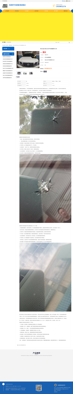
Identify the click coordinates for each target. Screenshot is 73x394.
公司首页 (7, 10)
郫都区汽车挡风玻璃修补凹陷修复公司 (8, 70)
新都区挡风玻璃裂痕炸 (7, 56)
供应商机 (17, 10)
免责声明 (15, 389)
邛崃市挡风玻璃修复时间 (7, 77)
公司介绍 (36, 10)
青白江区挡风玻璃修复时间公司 (8, 75)
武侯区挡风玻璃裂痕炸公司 (7, 63)
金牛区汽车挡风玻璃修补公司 (8, 68)
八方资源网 (12, 389)
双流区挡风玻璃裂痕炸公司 (7, 59)
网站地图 (23, 389)
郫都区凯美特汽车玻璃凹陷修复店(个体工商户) (13, 388)
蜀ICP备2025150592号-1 (17, 386)
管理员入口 (20, 389)
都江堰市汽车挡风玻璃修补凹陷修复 (8, 61)
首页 (7, 45)
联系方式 (65, 10)
